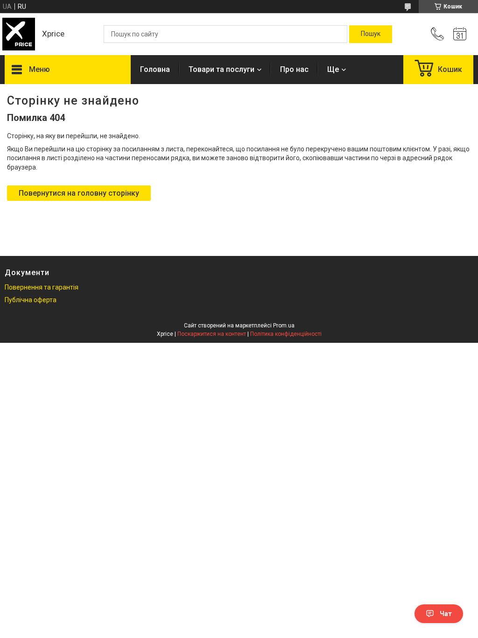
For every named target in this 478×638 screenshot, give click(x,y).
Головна (155, 69)
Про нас (294, 69)
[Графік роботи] (459, 34)
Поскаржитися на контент (211, 334)
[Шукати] (370, 34)
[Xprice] (18, 34)
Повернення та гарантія (41, 287)
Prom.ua (284, 325)
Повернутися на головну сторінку (79, 193)
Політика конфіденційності (286, 334)
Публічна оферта (30, 300)
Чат (446, 613)
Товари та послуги (221, 69)
